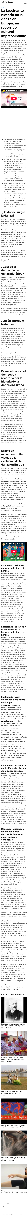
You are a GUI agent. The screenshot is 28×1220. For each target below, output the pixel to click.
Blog (2, 7)
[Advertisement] (14, 123)
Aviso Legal (6, 1203)
